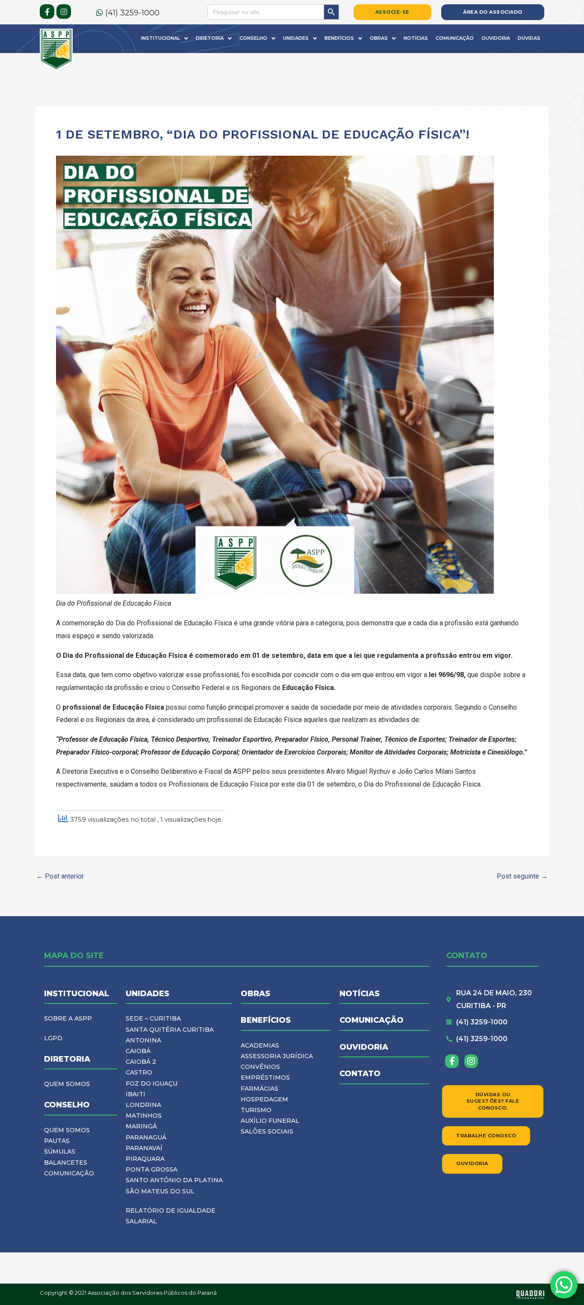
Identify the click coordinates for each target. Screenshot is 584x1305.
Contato (359, 1073)
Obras (379, 38)
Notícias (416, 38)
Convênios (260, 1067)
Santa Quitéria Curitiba (170, 1029)
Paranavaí (144, 1148)
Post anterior (60, 876)
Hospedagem (264, 1099)
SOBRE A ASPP (68, 1018)
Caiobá (138, 1051)
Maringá (141, 1126)
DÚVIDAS (529, 38)
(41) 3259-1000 (131, 13)
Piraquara (145, 1159)
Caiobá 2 (141, 1061)
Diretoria (210, 38)
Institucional (160, 38)
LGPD (53, 1038)
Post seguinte (522, 876)
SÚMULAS (59, 1151)
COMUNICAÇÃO (69, 1173)
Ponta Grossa (151, 1169)
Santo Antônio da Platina (174, 1180)
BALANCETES (65, 1162)
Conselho (253, 38)
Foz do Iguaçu (151, 1083)
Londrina (143, 1105)
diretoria (67, 1059)
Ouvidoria (495, 38)
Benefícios (339, 38)
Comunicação (455, 38)
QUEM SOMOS (67, 1084)
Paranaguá (146, 1137)
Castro (139, 1072)
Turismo (256, 1110)
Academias (260, 1045)
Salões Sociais (267, 1131)
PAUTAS (57, 1141)
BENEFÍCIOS (266, 1020)
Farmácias (259, 1088)
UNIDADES (147, 993)
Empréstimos (265, 1077)
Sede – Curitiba (153, 1018)
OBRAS (255, 993)
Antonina (143, 1040)
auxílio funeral (270, 1120)
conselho (67, 1105)
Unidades (296, 38)
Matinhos (144, 1115)
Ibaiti (135, 1094)
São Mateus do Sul (160, 1191)
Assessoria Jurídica (277, 1056)
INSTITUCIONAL (76, 993)
